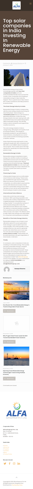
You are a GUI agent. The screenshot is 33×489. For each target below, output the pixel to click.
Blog (5, 452)
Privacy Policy (8, 454)
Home (6, 445)
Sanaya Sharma (17, 63)
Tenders (6, 451)
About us (6, 447)
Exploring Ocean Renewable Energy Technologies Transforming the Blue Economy (14, 372)
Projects (6, 449)
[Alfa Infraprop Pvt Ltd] (16, 5)
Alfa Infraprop (23, 257)
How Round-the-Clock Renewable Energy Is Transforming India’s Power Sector (16, 306)
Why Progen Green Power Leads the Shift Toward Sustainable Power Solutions (15, 336)
